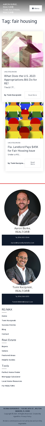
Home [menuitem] (4, 316)
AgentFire (17, 416)
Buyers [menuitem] (5, 346)
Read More (32, 95)
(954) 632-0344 (23, 237)
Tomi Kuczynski (14, 95)
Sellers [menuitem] (5, 351)
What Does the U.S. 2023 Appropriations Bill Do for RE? (20, 79)
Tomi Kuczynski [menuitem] (9, 320)
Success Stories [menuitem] (9, 325)
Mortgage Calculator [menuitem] (11, 377)
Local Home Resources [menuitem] (12, 381)
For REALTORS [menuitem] (8, 386)
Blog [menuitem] (4, 329)
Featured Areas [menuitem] (8, 355)
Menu (36, 8)
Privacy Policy (26, 416)
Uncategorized (10, 72)
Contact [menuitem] (5, 334)
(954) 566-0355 (23, 296)
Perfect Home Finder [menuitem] (11, 372)
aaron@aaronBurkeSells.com (22, 243)
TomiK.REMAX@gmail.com (22, 302)
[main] (22, 91)
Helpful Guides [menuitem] (8, 360)
